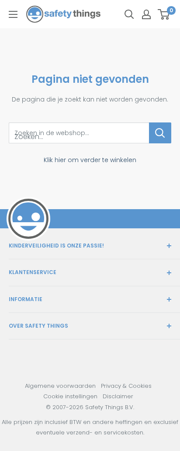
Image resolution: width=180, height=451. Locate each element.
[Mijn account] (146, 14)
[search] (79, 132)
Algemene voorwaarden (60, 386)
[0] (164, 14)
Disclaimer (118, 396)
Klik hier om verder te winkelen (90, 160)
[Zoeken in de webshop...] (160, 132)
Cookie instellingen (70, 396)
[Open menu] (13, 14)
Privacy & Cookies (126, 386)
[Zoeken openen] (129, 14)
